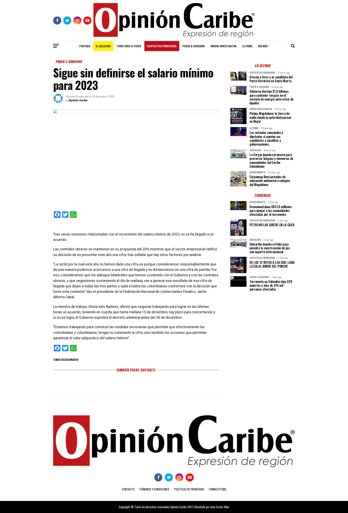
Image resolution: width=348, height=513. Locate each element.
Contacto (128, 489)
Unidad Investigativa (223, 46)
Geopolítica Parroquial (162, 46)
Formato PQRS (217, 489)
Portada (84, 46)
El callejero (103, 46)
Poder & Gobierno (193, 46)
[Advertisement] (262, 322)
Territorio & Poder (128, 46)
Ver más (263, 46)
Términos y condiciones (154, 489)
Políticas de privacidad (189, 489)
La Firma (247, 46)
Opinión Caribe (78, 100)
